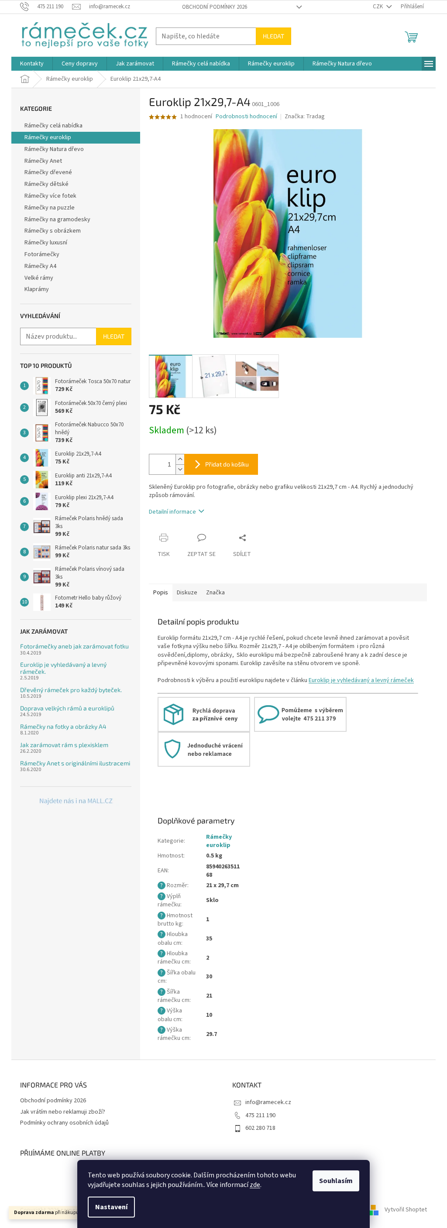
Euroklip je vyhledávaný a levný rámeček (361, 680)
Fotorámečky (41, 254)
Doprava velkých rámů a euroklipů (67, 708)
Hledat (273, 36)
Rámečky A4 (40, 266)
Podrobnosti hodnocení (246, 117)
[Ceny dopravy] (204, 714)
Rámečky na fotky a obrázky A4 (63, 726)
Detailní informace (172, 512)
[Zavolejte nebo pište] (300, 714)
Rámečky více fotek (50, 196)
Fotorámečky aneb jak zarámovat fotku (74, 646)
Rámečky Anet (43, 161)
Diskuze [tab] (187, 592)
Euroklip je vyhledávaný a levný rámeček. (63, 668)
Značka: (305, 116)
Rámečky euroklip (47, 137)
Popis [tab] (160, 592)
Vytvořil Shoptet (406, 1210)
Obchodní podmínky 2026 (214, 7)
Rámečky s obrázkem (52, 230)
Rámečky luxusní (45, 242)
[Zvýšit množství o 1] (179, 459)
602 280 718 (260, 1128)
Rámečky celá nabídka (53, 125)
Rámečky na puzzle (49, 207)
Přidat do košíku (227, 464)
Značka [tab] (215, 592)
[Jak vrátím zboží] (204, 748)
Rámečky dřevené (48, 172)
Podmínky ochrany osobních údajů (64, 1122)
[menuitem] (31, 64)
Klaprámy (36, 289)
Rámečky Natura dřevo (54, 149)
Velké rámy (38, 278)
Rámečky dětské (46, 184)
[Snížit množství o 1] (179, 469)
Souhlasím (336, 1181)
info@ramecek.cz (268, 1102)
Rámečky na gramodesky (57, 219)
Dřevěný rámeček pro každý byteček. (71, 689)
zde (255, 1185)
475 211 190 (260, 1115)
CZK (378, 6)
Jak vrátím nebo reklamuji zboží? (62, 1112)
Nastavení (111, 1207)
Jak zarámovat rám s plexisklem (64, 744)
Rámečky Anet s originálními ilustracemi (75, 763)
